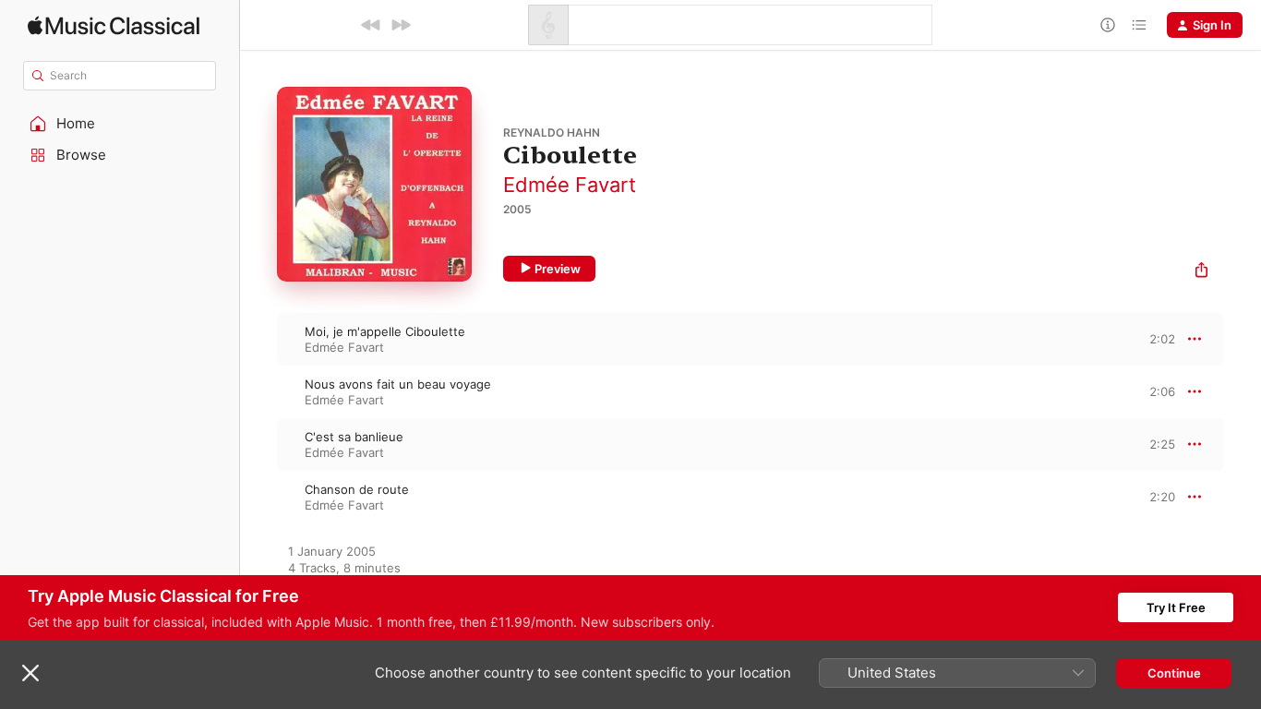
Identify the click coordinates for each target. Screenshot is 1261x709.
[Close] (30, 673)
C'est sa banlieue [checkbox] (354, 436)
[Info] (1108, 25)
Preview (557, 268)
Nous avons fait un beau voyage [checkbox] (398, 384)
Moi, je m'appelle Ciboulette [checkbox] (385, 331)
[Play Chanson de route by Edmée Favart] (258, 496)
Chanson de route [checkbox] (357, 489)
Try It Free (1176, 607)
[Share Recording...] (1201, 272)
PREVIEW (1155, 338)
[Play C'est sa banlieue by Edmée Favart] (258, 444)
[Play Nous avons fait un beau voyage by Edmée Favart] (258, 391)
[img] (113, 25)
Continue (1174, 673)
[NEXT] (400, 25)
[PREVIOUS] (371, 25)
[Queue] (1139, 25)
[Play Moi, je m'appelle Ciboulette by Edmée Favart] (258, 338)
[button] (120, 124)
